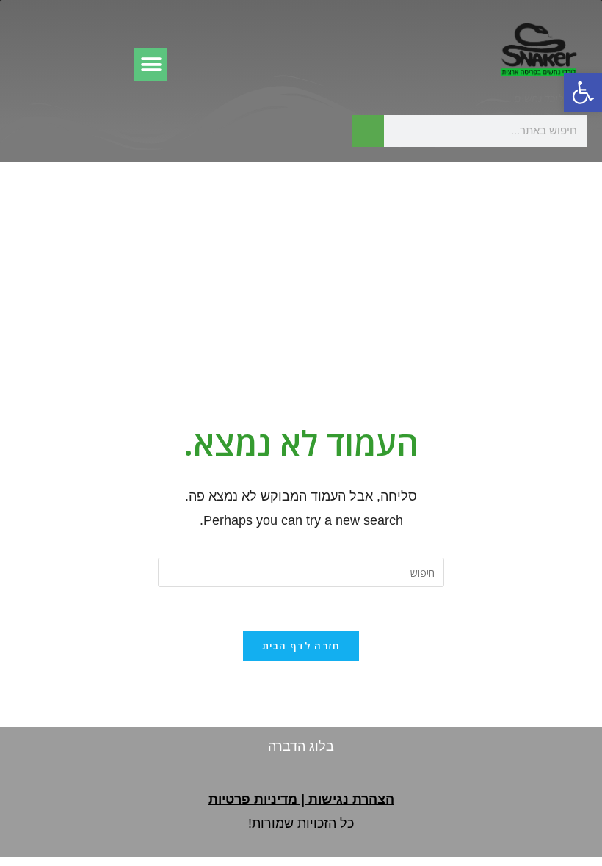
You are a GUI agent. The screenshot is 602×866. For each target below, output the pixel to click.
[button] (583, 92)
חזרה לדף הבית (301, 645)
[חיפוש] (368, 131)
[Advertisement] (301, 272)
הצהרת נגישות (351, 799)
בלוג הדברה (301, 746)
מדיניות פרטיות (252, 799)
